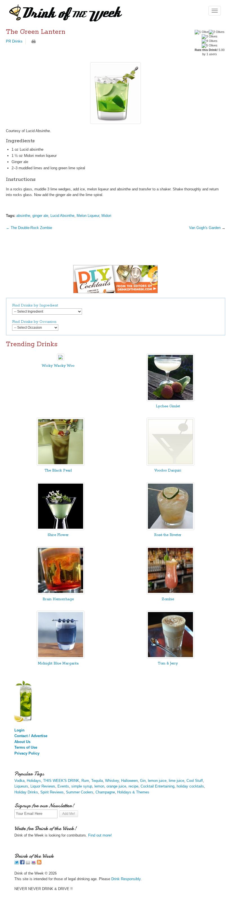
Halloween (129, 781)
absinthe (23, 215)
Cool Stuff (194, 781)
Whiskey (112, 781)
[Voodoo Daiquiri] (170, 464)
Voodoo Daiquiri (167, 470)
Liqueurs (21, 786)
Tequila (97, 781)
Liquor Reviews (42, 786)
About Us (22, 742)
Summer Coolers (79, 792)
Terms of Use (25, 747)
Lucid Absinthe (62, 215)
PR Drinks (14, 41)
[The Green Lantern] (115, 93)
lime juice (176, 781)
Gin (143, 781)
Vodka (19, 781)
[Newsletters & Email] (28, 863)
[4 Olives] (209, 41)
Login (19, 730)
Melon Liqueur (88, 215)
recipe (133, 786)
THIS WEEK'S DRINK (61, 781)
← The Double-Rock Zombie (29, 228)
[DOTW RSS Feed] (39, 863)
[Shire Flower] (61, 529)
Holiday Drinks (26, 792)
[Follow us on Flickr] (33, 863)
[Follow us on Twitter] (16, 863)
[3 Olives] (209, 36)
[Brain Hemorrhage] (61, 593)
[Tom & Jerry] (170, 657)
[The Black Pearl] (61, 464)
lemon (99, 786)
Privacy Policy (26, 753)
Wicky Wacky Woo (58, 365)
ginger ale (40, 215)
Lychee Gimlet (168, 406)
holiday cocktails (190, 786)
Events (63, 786)
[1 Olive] (202, 32)
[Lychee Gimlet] (170, 400)
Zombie (168, 599)
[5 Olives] (209, 45)
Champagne (105, 792)
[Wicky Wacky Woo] (60, 359)
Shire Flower (58, 535)
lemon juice (157, 781)
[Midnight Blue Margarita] (61, 657)
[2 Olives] (217, 32)
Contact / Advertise (30, 736)
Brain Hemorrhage (58, 599)
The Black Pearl (58, 470)
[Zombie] (170, 593)
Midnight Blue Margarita (58, 663)
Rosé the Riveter (167, 535)
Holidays (34, 781)
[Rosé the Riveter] (170, 529)
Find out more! (100, 835)
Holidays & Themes (133, 792)
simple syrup (81, 786)
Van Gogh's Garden (205, 228)
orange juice (116, 786)
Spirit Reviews (52, 792)
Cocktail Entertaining (157, 786)
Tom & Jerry (168, 663)
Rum (85, 781)
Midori (106, 215)
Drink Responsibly (126, 879)
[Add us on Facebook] (22, 863)
